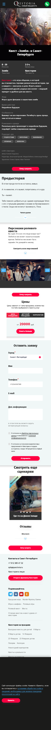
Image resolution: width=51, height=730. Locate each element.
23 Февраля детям (27, 639)
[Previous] (3, 270)
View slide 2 (24, 512)
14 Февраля (27, 634)
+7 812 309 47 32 (15, 563)
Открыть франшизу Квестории (25, 578)
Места (24, 609)
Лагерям (11, 643)
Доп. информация (17, 407)
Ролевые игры (28, 604)
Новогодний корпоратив (18, 648)
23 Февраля (13, 639)
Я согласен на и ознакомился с (24, 436)
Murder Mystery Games (32, 600)
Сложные (7, 141)
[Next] (47, 270)
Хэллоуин (21, 643)
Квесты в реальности (17, 652)
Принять (11, 700)
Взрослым (23, 137)
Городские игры (14, 600)
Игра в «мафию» (14, 604)
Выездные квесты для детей (20, 630)
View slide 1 (20, 512)
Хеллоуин (20, 141)
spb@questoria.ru (15, 568)
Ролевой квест (14, 609)
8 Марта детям (14, 634)
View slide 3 (27, 512)
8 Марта (37, 630)
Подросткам (9, 137)
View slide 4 (30, 512)
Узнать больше (25, 498)
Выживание (37, 137)
